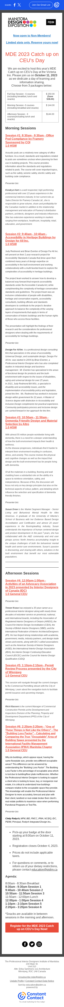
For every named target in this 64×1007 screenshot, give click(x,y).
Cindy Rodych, (12, 818)
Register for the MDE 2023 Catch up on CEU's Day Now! (32, 927)
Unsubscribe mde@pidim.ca (32, 977)
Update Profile (17, 981)
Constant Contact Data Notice (39, 981)
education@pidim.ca (36, 985)
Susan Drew (11, 509)
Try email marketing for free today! (32, 1002)
